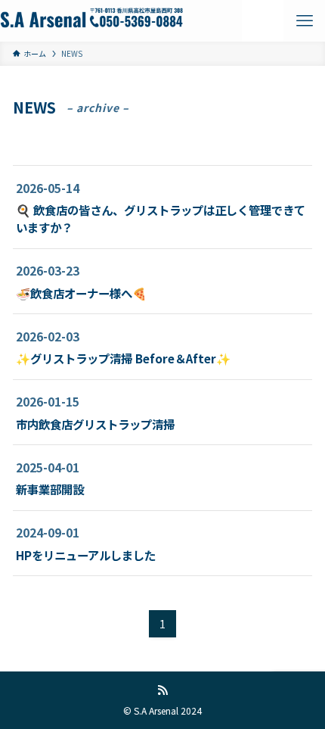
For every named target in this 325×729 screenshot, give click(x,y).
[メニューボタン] (304, 21)
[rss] (162, 690)
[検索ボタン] (262, 21)
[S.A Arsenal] (91, 21)
